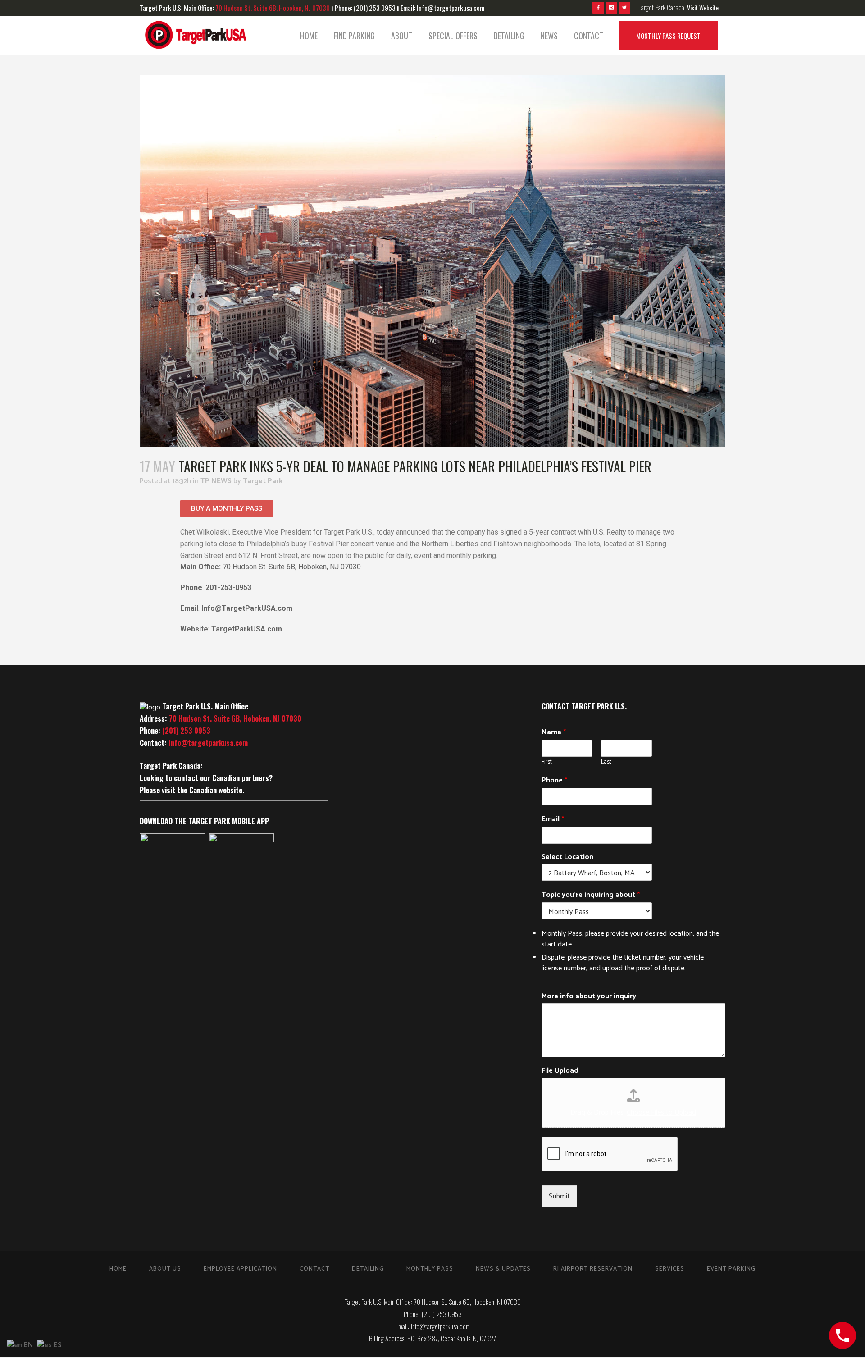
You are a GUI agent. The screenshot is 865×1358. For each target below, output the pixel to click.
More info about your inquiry (589, 996)
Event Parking (731, 1269)
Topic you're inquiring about (591, 895)
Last (606, 762)
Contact (314, 1269)
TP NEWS (216, 481)
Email (553, 819)
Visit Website (703, 7)
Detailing (368, 1269)
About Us (165, 1269)
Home (118, 1269)
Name (554, 732)
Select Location (567, 857)
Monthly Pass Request (668, 36)
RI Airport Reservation (593, 1269)
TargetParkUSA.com (246, 629)
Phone (554, 780)
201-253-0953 (228, 587)
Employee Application (240, 1269)
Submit (559, 1196)
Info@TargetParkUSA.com (246, 608)
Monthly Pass (429, 1269)
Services (669, 1269)
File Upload (560, 1071)
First (547, 762)
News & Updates (503, 1269)
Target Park (262, 481)
